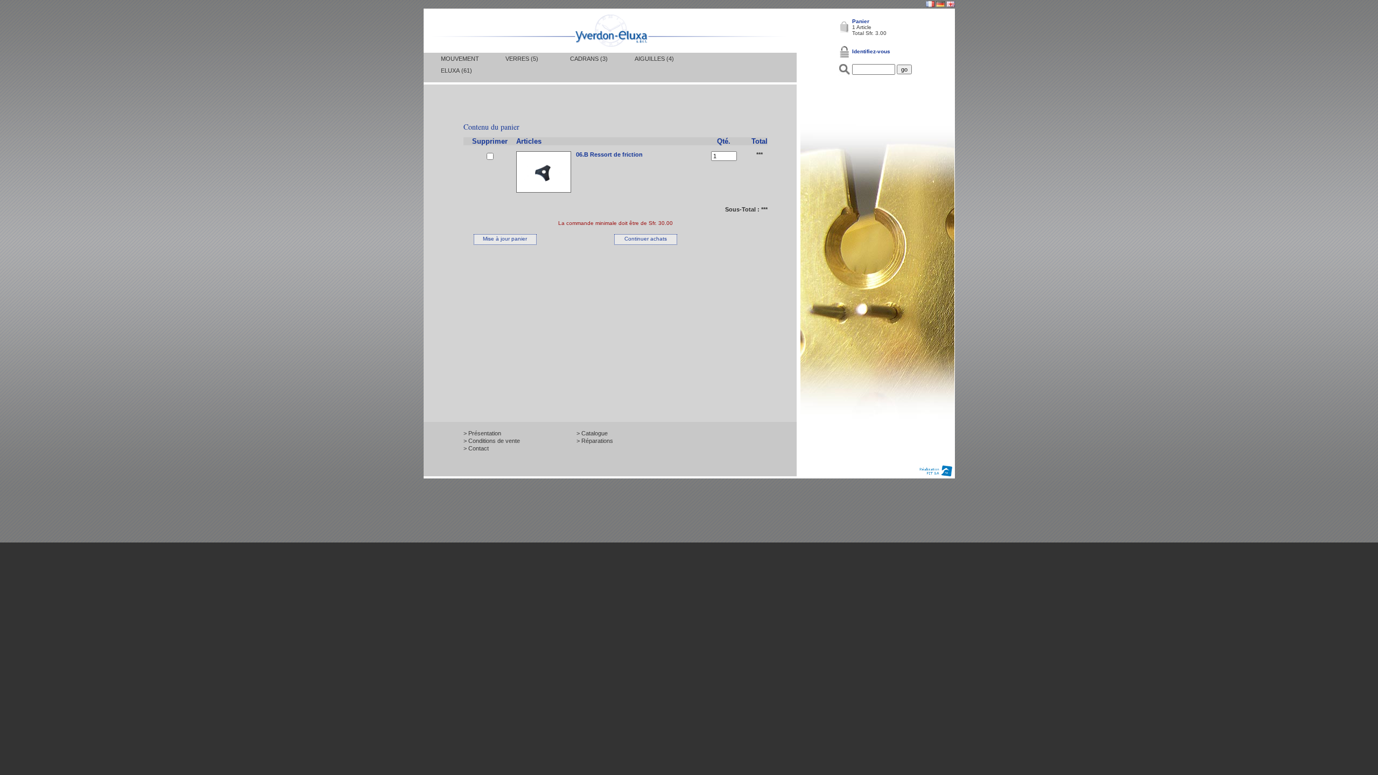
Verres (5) (521, 58)
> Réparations (594, 441)
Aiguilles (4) (654, 58)
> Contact (476, 448)
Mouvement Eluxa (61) (460, 64)
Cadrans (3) (589, 58)
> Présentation (482, 433)
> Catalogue (592, 433)
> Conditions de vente (491, 441)
